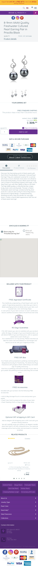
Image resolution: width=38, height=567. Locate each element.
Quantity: (3, 128)
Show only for (12, 232)
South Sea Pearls (13, 488)
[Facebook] (13, 18)
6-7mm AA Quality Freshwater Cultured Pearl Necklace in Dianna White (19, 468)
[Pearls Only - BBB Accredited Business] (11, 145)
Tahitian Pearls (25, 488)
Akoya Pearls (18, 485)
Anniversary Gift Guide (28, 492)
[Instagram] (17, 18)
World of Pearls (7, 485)
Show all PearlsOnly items (29, 232)
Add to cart (23, 132)
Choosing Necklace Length (11, 492)
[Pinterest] (22, 18)
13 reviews (27, 438)
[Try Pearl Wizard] (35, 13)
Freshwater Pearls (30, 485)
